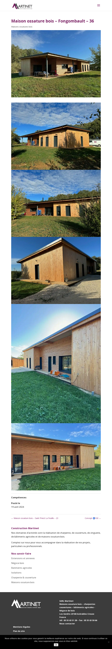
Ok (56, 645)
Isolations (16, 572)
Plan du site (19, 631)
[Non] (108, 642)
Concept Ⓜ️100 (93, 518)
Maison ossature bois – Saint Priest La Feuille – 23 (34, 518)
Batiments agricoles (21, 567)
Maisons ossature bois (22, 582)
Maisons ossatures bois (21, 26)
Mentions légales (21, 627)
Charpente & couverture (23, 577)
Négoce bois (17, 563)
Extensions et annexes (23, 558)
